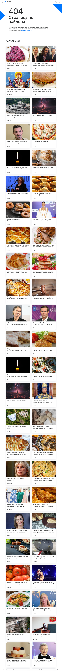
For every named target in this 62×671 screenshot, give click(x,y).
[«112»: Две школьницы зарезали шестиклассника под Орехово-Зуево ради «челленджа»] (18, 162)
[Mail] (5, 2)
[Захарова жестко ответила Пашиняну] (18, 473)
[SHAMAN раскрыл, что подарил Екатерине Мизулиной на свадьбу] (44, 577)
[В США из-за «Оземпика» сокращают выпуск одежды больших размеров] (18, 499)
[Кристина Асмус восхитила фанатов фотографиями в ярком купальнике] (44, 603)
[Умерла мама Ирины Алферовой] (18, 188)
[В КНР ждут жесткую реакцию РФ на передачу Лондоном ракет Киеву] (44, 551)
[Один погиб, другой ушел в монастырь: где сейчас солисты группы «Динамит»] (44, 58)
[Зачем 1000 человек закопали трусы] (18, 421)
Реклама (15, 669)
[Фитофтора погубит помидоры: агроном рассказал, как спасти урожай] (18, 577)
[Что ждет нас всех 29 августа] (18, 395)
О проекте (22, 669)
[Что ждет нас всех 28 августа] (44, 110)
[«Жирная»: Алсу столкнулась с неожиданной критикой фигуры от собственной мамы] (44, 214)
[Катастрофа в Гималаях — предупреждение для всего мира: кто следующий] (18, 110)
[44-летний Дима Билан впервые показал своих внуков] (18, 136)
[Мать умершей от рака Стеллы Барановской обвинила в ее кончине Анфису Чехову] (18, 525)
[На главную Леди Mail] (8, 2)
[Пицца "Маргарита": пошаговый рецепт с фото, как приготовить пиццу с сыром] (18, 291)
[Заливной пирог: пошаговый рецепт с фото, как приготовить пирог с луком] (44, 84)
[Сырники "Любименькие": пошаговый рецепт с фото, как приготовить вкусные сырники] (18, 265)
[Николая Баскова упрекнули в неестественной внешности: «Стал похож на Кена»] (44, 654)
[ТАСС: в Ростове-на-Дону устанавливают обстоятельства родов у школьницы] (44, 421)
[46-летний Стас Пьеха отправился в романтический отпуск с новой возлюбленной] (44, 317)
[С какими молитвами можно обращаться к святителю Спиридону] (18, 84)
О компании (9, 669)
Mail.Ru (3, 669)
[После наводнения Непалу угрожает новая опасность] (18, 629)
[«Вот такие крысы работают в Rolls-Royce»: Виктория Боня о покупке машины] (18, 317)
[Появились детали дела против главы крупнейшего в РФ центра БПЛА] (44, 291)
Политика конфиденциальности (48, 669)
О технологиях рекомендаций (33, 669)
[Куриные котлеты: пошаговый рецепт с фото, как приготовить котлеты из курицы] (44, 343)
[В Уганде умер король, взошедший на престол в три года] (44, 395)
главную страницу (26, 30)
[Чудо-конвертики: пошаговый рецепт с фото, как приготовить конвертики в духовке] (44, 188)
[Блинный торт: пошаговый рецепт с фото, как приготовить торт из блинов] (44, 525)
